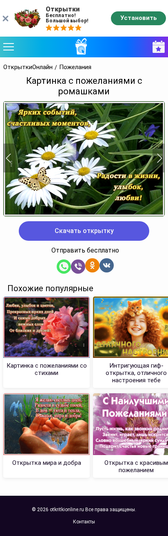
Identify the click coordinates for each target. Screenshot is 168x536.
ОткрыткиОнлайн (28, 67)
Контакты (84, 522)
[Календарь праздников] (156, 47)
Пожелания (75, 67)
